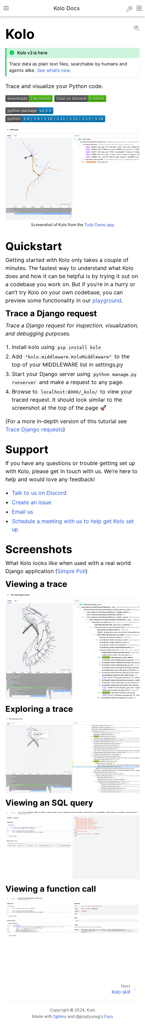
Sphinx (59, 1016)
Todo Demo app (99, 224)
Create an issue (31, 502)
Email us (22, 511)
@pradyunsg (88, 1016)
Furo (108, 1016)
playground (106, 300)
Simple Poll (71, 571)
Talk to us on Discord (39, 492)
